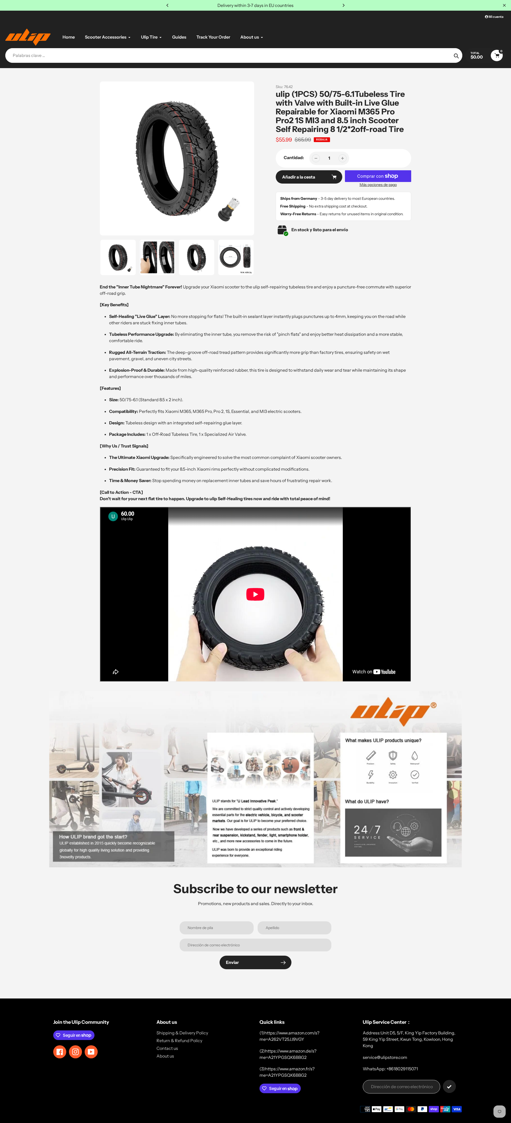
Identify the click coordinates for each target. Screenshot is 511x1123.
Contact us (167, 1048)
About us (165, 1056)
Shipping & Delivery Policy (182, 1032)
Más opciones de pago (378, 184)
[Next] (343, 5)
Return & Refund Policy (179, 1040)
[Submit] (449, 1086)
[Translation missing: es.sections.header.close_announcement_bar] (504, 5)
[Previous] (167, 5)
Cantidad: (294, 157)
